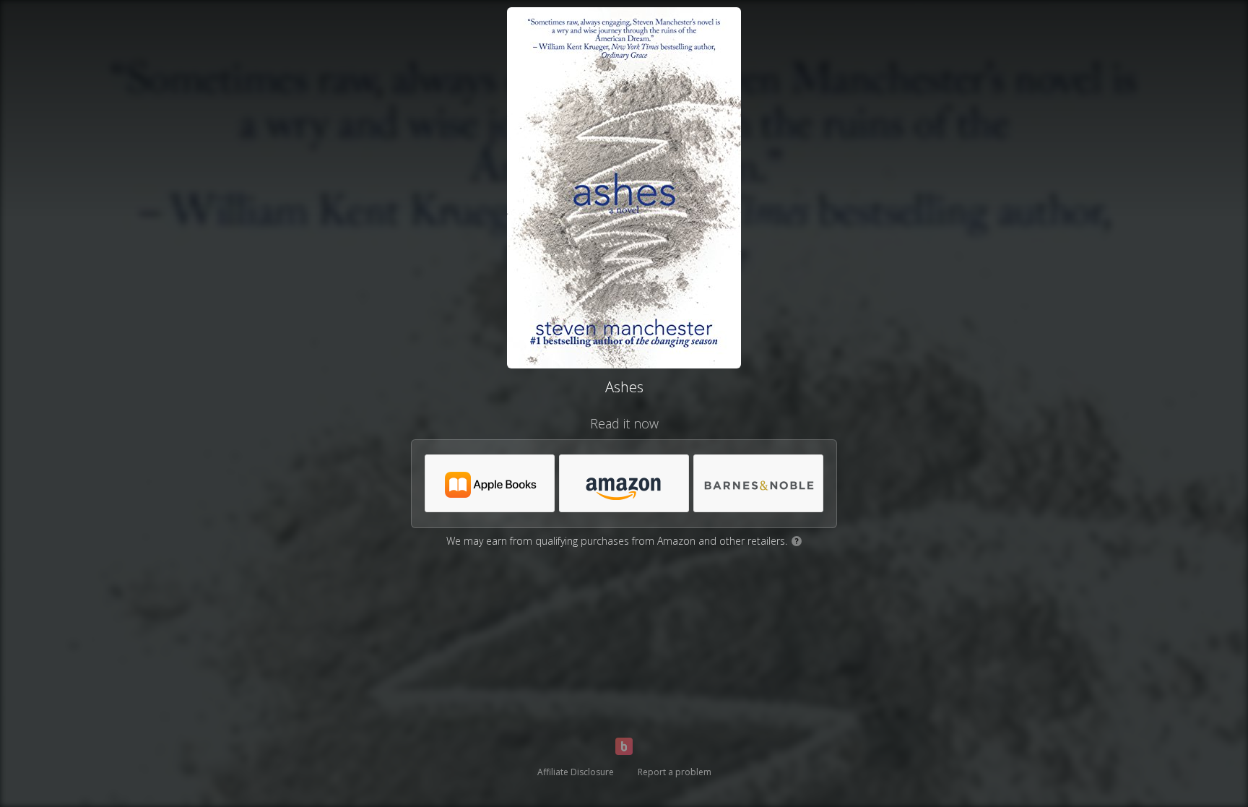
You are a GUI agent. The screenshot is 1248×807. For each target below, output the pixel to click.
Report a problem (674, 772)
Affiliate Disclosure (575, 772)
